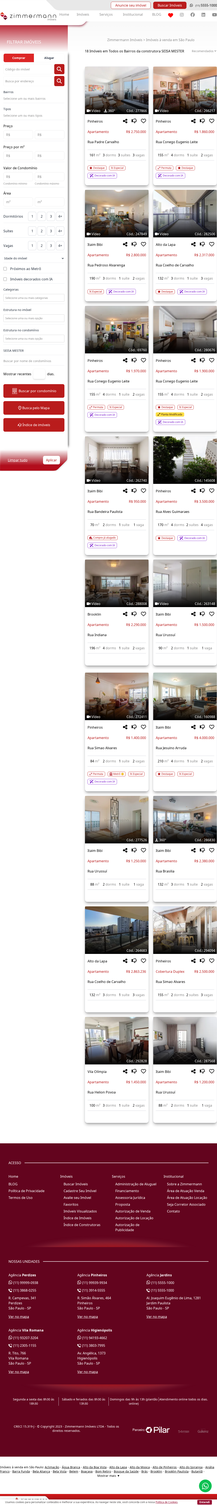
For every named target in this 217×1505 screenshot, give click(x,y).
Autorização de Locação (134, 1218)
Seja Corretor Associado (186, 1204)
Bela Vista (60, 1471)
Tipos (7, 109)
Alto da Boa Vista (95, 1467)
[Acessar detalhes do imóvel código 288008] (117, 656)
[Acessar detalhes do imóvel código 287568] (185, 1113)
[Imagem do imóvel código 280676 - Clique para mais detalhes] (185, 329)
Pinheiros (95, 121)
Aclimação (52, 1467)
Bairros (8, 92)
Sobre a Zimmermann (184, 1184)
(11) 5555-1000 (162, 1282)
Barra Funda (21, 1471)
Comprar (18, 58)
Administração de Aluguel (135, 1184)
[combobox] (33, 298)
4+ (60, 216)
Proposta (122, 1204)
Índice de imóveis (36, 425)
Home (64, 14)
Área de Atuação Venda (185, 1191)
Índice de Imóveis (78, 1218)
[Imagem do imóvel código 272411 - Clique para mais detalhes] (117, 696)
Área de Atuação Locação (187, 1197)
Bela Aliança (41, 1471)
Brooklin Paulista (177, 1471)
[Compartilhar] (125, 121)
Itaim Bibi (95, 244)
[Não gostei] (134, 121)
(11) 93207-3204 (25, 1338)
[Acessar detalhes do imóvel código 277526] (117, 892)
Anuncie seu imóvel (130, 5)
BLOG (156, 14)
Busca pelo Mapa (36, 408)
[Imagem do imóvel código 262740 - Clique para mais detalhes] (117, 460)
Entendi (204, 1502)
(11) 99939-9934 (94, 1282)
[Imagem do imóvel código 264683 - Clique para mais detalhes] (117, 930)
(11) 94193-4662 (94, 1338)
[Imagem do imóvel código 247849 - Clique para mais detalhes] (117, 213)
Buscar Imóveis (170, 5)
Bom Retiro (103, 1471)
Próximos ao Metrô (25, 268)
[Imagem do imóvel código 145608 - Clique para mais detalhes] (185, 460)
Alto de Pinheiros (165, 1467)
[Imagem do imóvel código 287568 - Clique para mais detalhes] (185, 1040)
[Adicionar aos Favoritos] (143, 121)
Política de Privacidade (26, 1191)
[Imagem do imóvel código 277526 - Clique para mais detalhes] (117, 819)
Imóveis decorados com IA (31, 279)
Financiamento (127, 1191)
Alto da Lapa (165, 244)
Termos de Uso (20, 1197)
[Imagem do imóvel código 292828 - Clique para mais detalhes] (117, 1040)
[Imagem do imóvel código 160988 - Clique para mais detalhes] (185, 696)
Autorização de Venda (132, 1211)
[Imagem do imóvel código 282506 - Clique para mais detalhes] (185, 213)
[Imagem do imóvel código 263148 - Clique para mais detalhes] (185, 583)
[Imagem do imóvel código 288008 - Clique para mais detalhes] (117, 583)
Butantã (197, 1471)
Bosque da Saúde (126, 1471)
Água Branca (71, 1467)
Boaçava (87, 1471)
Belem (73, 1471)
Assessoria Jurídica (130, 1197)
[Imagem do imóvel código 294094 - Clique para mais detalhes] (185, 930)
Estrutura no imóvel (17, 310)
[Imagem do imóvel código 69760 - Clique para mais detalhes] (117, 329)
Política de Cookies (167, 1502)
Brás (144, 1471)
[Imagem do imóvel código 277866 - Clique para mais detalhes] (117, 90)
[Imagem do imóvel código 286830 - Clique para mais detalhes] (185, 819)
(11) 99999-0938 (25, 1282)
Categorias (11, 289)
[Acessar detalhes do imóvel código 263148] (185, 656)
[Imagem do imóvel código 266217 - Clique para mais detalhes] (185, 90)
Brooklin (94, 614)
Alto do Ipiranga (191, 1467)
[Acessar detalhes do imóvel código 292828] (117, 1113)
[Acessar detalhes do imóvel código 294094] (185, 1002)
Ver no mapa (18, 1316)
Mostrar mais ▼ (108, 1476)
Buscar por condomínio (37, 391)
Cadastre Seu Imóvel (80, 1191)
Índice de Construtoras (82, 1224)
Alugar (49, 58)
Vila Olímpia (97, 1071)
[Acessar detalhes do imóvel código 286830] (185, 892)
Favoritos (71, 1204)
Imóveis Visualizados (80, 1211)
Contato (173, 1211)
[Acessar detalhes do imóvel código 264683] (117, 1002)
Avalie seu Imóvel (77, 1197)
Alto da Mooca (140, 1467)
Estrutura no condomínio (21, 330)
